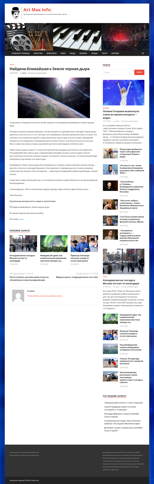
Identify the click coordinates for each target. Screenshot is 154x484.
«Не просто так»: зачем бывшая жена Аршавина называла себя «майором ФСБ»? (132, 169)
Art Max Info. (37, 10)
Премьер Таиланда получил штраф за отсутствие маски (80, 258)
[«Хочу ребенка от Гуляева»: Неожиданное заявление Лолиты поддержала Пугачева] (110, 190)
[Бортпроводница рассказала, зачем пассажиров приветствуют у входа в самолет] (110, 381)
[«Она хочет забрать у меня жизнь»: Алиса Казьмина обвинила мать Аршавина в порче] (110, 209)
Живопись (52, 53)
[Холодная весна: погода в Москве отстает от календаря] (23, 253)
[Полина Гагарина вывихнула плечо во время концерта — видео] (123, 106)
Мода (72, 53)
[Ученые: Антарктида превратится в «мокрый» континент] (110, 367)
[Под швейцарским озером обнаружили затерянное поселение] (110, 353)
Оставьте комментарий (37, 73)
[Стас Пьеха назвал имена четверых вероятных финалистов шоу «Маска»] (110, 225)
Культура (38, 53)
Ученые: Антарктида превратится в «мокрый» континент (132, 361)
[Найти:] (123, 72)
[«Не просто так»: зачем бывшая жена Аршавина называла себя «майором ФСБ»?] (110, 174)
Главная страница (21, 53)
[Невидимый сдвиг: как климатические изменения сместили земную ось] (54, 253)
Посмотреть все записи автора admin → (45, 296)
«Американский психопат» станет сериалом (123, 403)
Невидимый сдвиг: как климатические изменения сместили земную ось (53, 258)
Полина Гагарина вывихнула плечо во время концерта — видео (121, 114)
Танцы (94, 53)
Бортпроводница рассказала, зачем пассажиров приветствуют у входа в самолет (131, 377)
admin (24, 73)
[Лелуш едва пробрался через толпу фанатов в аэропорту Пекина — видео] (110, 157)
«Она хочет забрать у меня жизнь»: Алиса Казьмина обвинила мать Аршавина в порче (132, 204)
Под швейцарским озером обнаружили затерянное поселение (130, 347)
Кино (63, 53)
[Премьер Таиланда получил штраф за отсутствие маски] (84, 253)
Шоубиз (115, 53)
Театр (104, 53)
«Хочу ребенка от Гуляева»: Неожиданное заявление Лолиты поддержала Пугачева (131, 186)
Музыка (83, 53)
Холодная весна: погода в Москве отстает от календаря (22, 258)
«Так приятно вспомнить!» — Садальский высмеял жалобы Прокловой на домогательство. (130, 235)
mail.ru (21, 219)
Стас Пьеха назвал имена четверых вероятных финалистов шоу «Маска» (132, 219)
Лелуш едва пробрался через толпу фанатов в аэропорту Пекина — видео (131, 153)
